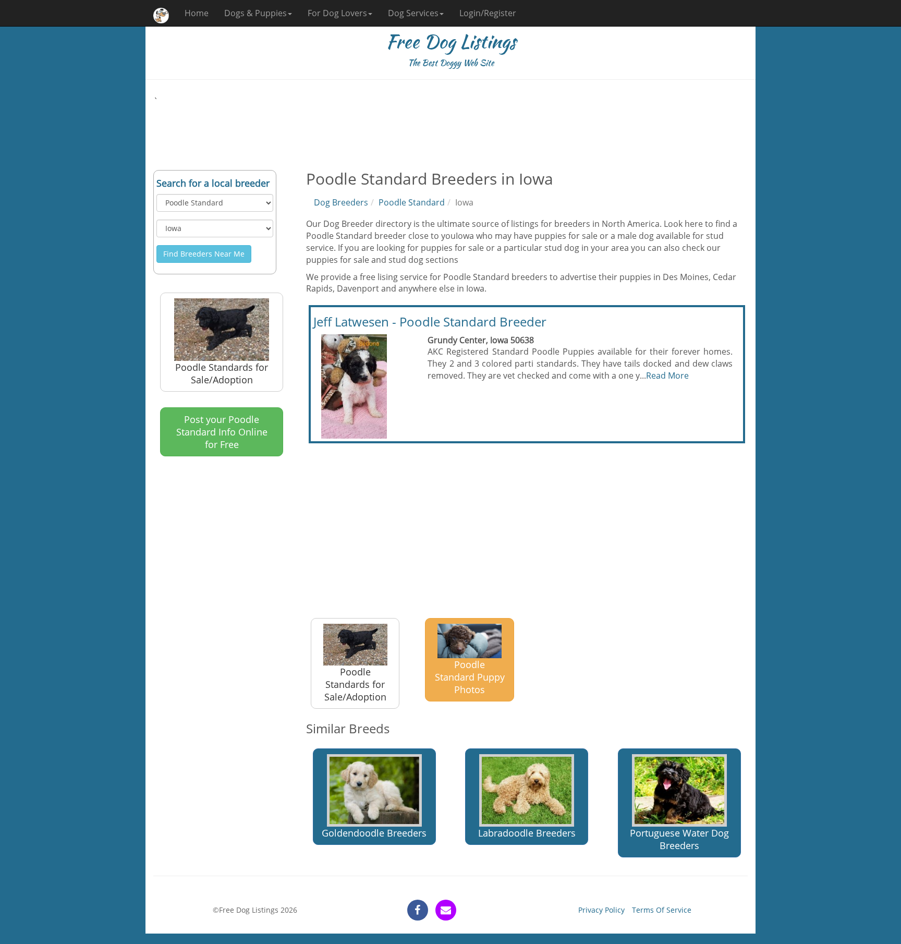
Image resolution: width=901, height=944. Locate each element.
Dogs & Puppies (255, 13)
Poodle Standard (412, 202)
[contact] (445, 910)
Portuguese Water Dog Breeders (679, 839)
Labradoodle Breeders (527, 833)
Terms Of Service (661, 910)
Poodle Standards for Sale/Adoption (221, 373)
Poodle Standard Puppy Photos (470, 677)
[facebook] (417, 910)
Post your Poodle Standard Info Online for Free (221, 432)
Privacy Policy (601, 910)
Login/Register (487, 13)
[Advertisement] (450, 130)
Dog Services (413, 13)
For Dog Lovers (337, 13)
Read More (667, 375)
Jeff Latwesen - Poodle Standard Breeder (429, 321)
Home (197, 13)
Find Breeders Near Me (204, 254)
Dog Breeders (341, 202)
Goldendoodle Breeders (374, 833)
